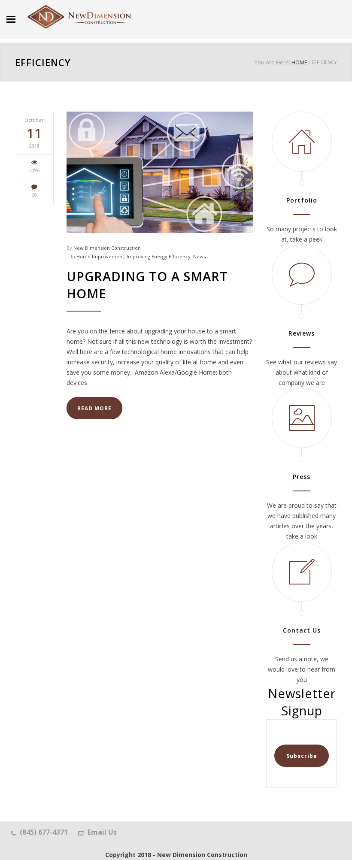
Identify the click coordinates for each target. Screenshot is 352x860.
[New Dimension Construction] (79, 17)
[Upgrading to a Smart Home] (160, 172)
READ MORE (94, 408)
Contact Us (302, 630)
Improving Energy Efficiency (159, 256)
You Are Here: (272, 62)
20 (34, 194)
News (199, 256)
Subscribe (301, 756)
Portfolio (301, 200)
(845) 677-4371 (44, 832)
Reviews (301, 333)
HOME (299, 62)
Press (301, 476)
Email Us (102, 832)
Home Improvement (100, 256)
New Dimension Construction (107, 248)
